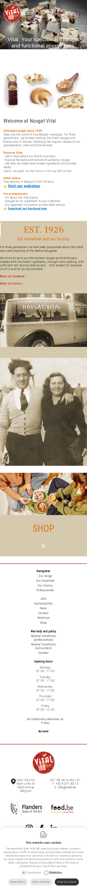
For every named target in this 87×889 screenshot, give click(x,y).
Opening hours (43, 661)
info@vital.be (67, 787)
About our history (10, 283)
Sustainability (43, 603)
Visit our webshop (24, 186)
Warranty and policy (43, 631)
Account (43, 731)
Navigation (43, 571)
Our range (45, 576)
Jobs (43, 598)
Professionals (45, 590)
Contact (43, 613)
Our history (45, 585)
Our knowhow (45, 580)
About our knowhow (12, 276)
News (43, 608)
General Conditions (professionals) (43, 637)
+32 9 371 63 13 (67, 783)
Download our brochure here (27, 208)
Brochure (44, 617)
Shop (43, 622)
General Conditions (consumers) (43, 646)
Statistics (55, 872)
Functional (33, 872)
